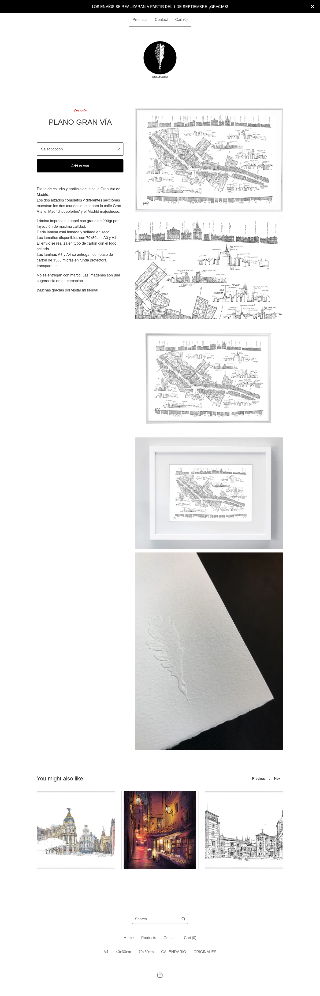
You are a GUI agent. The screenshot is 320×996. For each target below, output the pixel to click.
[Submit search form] (183, 919)
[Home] (160, 59)
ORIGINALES (204, 952)
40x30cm (123, 952)
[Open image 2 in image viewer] (209, 267)
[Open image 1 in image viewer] (209, 160)
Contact (161, 20)
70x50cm (146, 952)
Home (129, 938)
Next (277, 778)
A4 (106, 952)
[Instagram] (160, 975)
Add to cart (80, 165)
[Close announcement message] (312, 6)
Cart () (181, 20)
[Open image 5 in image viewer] (209, 651)
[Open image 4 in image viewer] (209, 493)
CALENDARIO (173, 952)
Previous (259, 778)
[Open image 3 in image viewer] (209, 378)
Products (140, 20)
